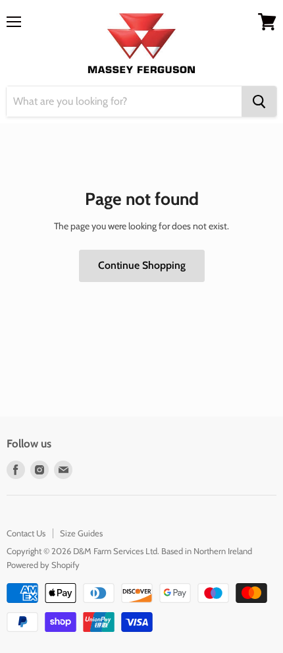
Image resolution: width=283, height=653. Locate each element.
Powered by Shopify (43, 564)
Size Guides (81, 533)
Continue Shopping (142, 265)
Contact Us (26, 533)
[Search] (259, 101)
